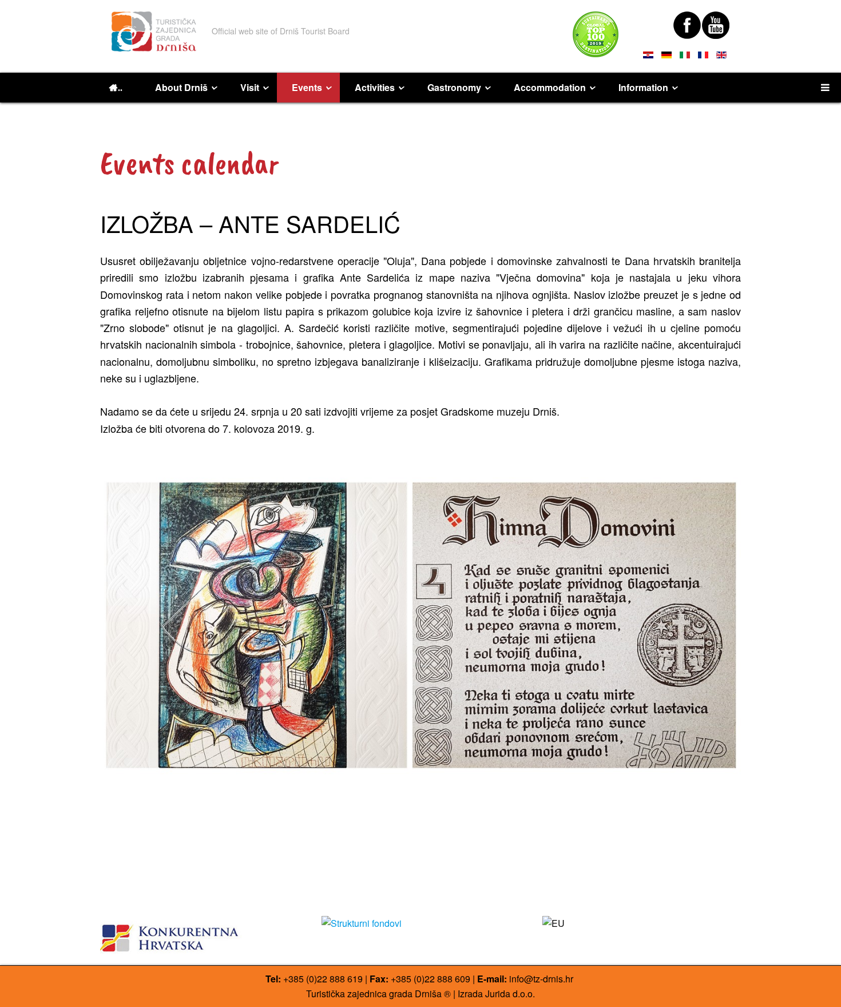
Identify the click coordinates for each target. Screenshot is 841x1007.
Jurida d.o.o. (510, 993)
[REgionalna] (199, 935)
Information (643, 87)
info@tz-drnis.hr (541, 978)
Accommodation (550, 87)
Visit (249, 87)
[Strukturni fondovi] (421, 923)
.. (120, 87)
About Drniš (181, 87)
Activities (375, 87)
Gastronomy (454, 87)
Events (307, 87)
